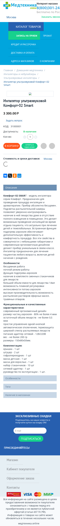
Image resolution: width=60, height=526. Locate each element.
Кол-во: (7, 136)
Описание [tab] (11, 187)
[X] (10, 176)
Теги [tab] (7, 386)
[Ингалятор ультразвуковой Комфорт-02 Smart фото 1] (30, 94)
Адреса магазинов (22, 61)
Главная (8, 70)
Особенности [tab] (12, 378)
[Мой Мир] (19, 176)
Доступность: (10, 131)
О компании (47, 61)
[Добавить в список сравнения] (52, 146)
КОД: (6, 126)
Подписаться (31, 439)
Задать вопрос (13, 120)
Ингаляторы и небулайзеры (20, 74)
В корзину (12, 145)
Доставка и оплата (22, 53)
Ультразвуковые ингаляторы (20, 77)
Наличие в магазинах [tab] (17, 395)
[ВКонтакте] (5, 176)
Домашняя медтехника (29, 70)
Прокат (47, 36)
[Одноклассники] (15, 176)
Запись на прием (26, 36)
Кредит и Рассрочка (23, 44)
